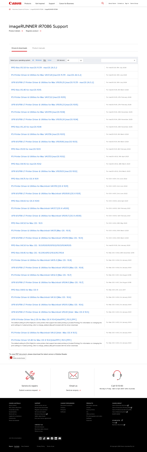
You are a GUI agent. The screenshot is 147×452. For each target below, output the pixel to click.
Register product (32, 31)
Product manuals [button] (38, 48)
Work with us (12, 414)
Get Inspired (40, 3)
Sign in (127, 3)
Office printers (90, 414)
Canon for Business (66, 3)
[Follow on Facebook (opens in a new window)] (52, 439)
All (33, 60)
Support (52, 3)
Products (28, 3)
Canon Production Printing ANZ (121, 407)
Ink (87, 412)
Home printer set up (40, 405)
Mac (44, 60)
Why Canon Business (15, 407)
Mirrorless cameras (91, 405)
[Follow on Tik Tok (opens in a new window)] (44, 439)
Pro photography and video (94, 416)
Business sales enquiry (41, 429)
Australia (16, 446)
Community (12, 418)
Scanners (89, 420)
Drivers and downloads (41, 407)
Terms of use (50, 446)
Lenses (88, 407)
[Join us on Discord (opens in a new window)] (59, 439)
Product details (14, 31)
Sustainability (13, 412)
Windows (39, 60)
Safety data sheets (40, 416)
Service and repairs (40, 412)
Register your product (41, 410)
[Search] (103, 3)
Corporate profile (14, 410)
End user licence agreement (43, 418)
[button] (134, 60)
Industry (63, 407)
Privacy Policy (41, 446)
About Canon (13, 405)
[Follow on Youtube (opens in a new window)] (48, 439)
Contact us (121, 3)
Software (63, 412)
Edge (114, 422)
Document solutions (66, 405)
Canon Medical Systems (119, 412)
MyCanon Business (40, 414)
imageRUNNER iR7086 (36, 9)
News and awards (14, 420)
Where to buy (39, 431)
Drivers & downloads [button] (19, 48)
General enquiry (39, 427)
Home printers (90, 410)
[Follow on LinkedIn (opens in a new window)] (56, 439)
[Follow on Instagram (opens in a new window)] (40, 439)
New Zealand (25, 446)
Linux (49, 60)
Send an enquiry (72, 390)
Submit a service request (28, 390)
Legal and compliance (15, 416)
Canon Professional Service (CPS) (121, 410)
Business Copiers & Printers (21, 9)
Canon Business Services (119, 405)
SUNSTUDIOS (116, 414)
